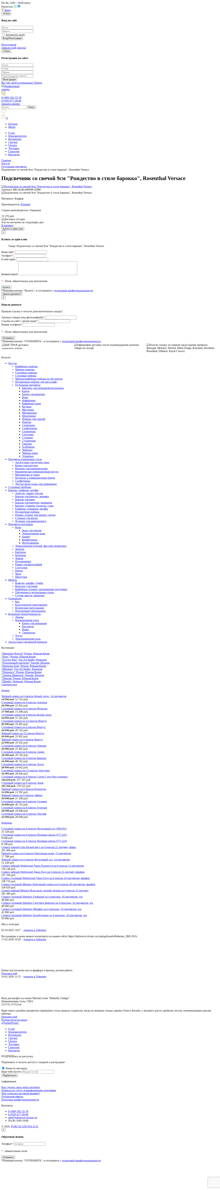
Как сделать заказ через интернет (20, 1087)
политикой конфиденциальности (73, 290)
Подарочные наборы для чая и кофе (36, 381)
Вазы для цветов (31, 530)
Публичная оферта (12, 1096)
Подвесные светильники (29, 607)
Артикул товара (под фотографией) (22, 317)
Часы (18, 573)
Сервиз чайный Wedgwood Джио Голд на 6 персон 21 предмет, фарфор (43, 871)
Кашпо (26, 536)
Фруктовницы (30, 542)
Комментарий (9, 274)
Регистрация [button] (8, 44)
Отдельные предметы (27, 384)
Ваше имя (7, 252)
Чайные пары (30, 453)
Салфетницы (29, 428)
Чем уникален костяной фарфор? (20, 1093)
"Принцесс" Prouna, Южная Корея (21, 672)
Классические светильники (31, 604)
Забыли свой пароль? (13, 47)
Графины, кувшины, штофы (31, 508)
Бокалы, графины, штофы (23, 490)
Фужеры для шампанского (30, 521)
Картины (20, 552)
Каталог (13, 123)
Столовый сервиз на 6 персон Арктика (24, 702)
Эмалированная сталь (28, 638)
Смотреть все (9, 684)
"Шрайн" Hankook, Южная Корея (21, 681)
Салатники (28, 425)
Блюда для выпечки (33, 394)
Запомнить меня (15, 34)
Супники (27, 437)
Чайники (27, 449)
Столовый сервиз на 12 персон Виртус (24, 721)
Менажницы (29, 412)
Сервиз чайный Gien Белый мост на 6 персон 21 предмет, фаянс (38, 847)
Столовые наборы (25, 375)
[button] (6, 10)
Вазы (25, 397)
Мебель (12, 579)
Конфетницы (29, 539)
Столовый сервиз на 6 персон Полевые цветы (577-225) (34, 834)
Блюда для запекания (34, 623)
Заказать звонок (10, 103)
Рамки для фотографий (28, 564)
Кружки (26, 406)
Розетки (26, 422)
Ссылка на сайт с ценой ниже (19, 321)
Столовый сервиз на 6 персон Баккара (23, 758)
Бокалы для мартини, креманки (33, 502)
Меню (11, 127)
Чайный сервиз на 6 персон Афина (21, 795)
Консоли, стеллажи (26, 586)
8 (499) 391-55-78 (11, 97)
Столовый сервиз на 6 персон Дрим (22, 782)
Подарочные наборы (27, 511)
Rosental (25, 204)
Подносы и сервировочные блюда (35, 477)
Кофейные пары (31, 403)
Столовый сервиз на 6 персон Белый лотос (26, 714)
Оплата (12, 145)
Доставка (13, 148)
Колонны (20, 555)
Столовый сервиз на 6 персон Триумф (23, 813)
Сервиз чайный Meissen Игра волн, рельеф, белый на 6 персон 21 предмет (45, 890)
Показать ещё (9, 973)
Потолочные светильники (30, 610)
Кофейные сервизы (26, 366)
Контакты (14, 154)
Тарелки (27, 443)
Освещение (15, 598)
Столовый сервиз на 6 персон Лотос (22, 764)
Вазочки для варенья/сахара (31, 468)
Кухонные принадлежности (24, 614)
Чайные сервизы (25, 369)
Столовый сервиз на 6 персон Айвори (23, 745)
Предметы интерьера (20, 524)
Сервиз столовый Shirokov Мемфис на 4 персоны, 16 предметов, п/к (41, 909)
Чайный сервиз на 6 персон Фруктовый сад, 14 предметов (35, 859)
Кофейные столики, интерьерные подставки (41, 589)
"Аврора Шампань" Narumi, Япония (22, 675)
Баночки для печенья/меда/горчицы (43, 388)
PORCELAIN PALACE (24, 1126)
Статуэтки (21, 567)
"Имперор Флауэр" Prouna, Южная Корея (25, 653)
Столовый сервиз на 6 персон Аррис (23, 751)
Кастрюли (28, 626)
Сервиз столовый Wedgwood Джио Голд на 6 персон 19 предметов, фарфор (45, 878)
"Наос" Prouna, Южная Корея (18, 656)
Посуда (12, 363)
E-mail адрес (8, 259)
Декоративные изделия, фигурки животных (41, 545)
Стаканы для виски (26, 518)
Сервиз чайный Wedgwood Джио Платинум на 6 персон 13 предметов (42, 865)
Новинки (6, 822)
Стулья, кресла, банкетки (30, 595)
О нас (11, 132)
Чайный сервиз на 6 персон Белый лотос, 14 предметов (33, 696)
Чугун (18, 635)
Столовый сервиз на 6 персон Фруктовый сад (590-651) (34, 828)
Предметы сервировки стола (25, 459)
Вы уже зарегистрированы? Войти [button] (21, 82)
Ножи (25, 629)
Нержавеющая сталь (27, 620)
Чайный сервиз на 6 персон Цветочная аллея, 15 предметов (36, 853)
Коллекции (14, 139)
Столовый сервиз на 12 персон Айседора (25, 770)
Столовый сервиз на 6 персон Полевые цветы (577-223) (34, 841)
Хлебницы (28, 446)
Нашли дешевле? (12, 294)
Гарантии (13, 151)
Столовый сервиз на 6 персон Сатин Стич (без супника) (34, 776)
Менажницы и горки (27, 474)
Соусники (28, 434)
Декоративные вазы (33, 533)
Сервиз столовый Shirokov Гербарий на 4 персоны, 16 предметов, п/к (42, 896)
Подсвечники (23, 561)
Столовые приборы (19, 487)
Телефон (7, 255)
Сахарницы (29, 431)
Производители (17, 135)
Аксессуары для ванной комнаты (27, 641)
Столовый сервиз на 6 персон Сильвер (24, 801)
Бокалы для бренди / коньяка (32, 496)
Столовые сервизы (26, 372)
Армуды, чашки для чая (29, 493)
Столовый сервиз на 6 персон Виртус (23, 727)
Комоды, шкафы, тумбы (29, 583)
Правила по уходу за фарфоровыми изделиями (28, 1090)
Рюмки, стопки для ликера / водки (35, 514)
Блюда (25, 391)
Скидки (12, 142)
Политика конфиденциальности (20, 1099)
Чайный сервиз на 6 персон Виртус (22, 739)
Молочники (29, 415)
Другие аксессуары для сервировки (36, 484)
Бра (17, 601)
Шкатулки (21, 576)
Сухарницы (29, 440)
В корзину (7, 225)
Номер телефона (11, 324)
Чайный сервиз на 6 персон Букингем (23, 789)
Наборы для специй (33, 419)
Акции (5, 690)
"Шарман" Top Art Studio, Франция (21, 669)
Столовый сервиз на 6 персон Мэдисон (24, 708)
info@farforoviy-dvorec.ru (22, 1117)
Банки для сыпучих (26, 465)
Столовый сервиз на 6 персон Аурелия (24, 807)
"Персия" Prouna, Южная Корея (19, 678)
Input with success (11, 1071)
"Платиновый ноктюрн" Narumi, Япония (25, 662)
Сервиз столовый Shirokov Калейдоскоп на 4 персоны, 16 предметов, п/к (44, 915)
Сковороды (28, 632)
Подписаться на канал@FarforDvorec (14, 1021)
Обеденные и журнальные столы (34, 592)
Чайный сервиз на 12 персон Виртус (22, 733)
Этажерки (28, 456)
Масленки (28, 409)
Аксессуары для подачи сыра (32, 462)
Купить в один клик (13, 229)
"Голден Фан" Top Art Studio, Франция (24, 659)
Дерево (19, 617)
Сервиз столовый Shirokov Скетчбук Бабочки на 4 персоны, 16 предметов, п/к (47, 902)
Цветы (19, 570)
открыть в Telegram (35, 930)
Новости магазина (16, 1068)
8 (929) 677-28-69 (11, 100)
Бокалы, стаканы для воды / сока (34, 505)
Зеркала (19, 549)
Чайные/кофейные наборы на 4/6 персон (39, 378)
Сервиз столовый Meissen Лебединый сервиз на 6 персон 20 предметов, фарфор (48, 884)
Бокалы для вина (25, 499)
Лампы (19, 558)
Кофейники (29, 400)
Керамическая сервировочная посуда (36, 471)
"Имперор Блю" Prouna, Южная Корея (23, 665)
